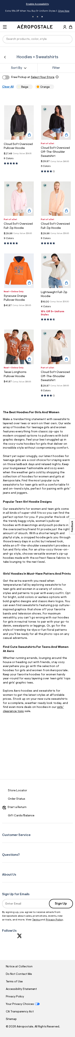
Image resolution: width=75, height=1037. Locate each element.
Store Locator (17, 790)
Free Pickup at (32, 77)
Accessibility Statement (21, 989)
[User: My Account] (65, 27)
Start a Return (16, 807)
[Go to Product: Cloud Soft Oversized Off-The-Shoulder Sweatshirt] (56, 167)
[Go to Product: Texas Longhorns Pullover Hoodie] (19, 386)
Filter (56, 68)
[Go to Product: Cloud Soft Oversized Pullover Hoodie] (19, 159)
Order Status (16, 799)
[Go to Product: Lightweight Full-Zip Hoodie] (56, 307)
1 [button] (33, 16)
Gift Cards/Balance (21, 815)
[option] (19, 122)
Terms (36, 920)
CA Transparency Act (20, 1011)
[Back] (5, 57)
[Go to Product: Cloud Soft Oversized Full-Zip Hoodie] (19, 239)
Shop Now (63, 11)
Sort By (16, 68)
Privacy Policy (54, 920)
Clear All (8, 87)
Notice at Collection (19, 966)
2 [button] (37, 16)
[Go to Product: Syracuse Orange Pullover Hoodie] (19, 310)
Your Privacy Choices (20, 1004)
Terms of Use (14, 981)
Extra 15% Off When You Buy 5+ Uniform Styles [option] (37, 11)
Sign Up (61, 903)
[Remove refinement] (29, 87)
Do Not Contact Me (19, 974)
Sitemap (11, 1019)
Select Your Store (42, 77)
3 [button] (42, 16)
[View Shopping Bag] (70, 27)
